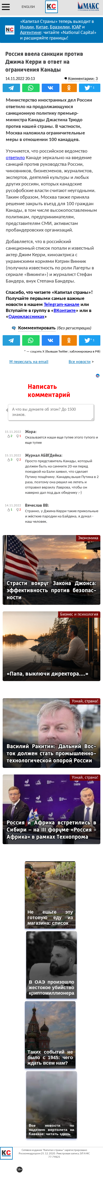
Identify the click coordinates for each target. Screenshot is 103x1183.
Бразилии (60, 27)
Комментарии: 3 (83, 79)
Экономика (88, 538)
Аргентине (30, 33)
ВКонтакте (65, 310)
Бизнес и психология (79, 614)
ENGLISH (28, 7)
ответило (15, 157)
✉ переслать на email (28, 362)
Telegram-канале (61, 304)
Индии (27, 27)
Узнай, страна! (85, 701)
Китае (42, 27)
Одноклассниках (26, 316)
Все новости (80, 362)
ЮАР (76, 27)
